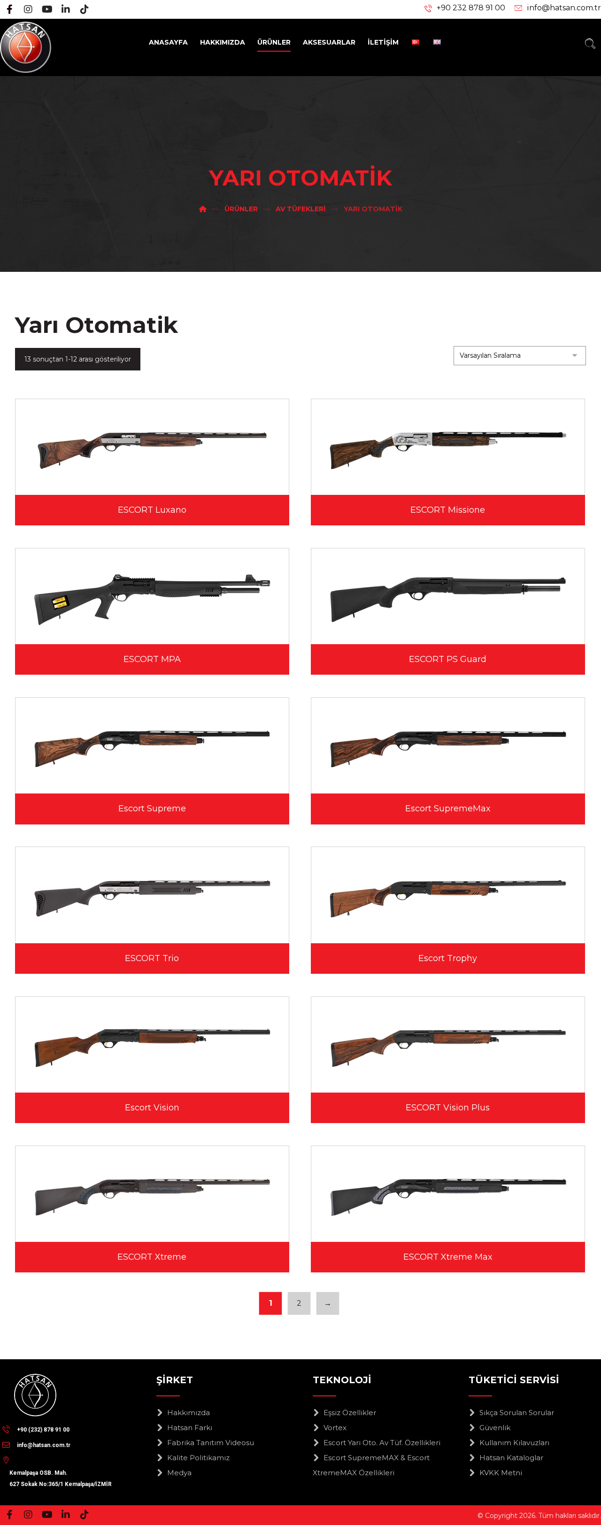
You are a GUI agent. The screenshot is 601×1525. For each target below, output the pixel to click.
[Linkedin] (65, 9)
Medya (179, 1472)
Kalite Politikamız (198, 1457)
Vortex (335, 1427)
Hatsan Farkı (189, 1427)
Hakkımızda (188, 1412)
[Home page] (203, 209)
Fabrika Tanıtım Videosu (210, 1442)
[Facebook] (9, 9)
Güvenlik (494, 1427)
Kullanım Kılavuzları (514, 1442)
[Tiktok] (84, 9)
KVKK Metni (500, 1472)
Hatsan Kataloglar (511, 1457)
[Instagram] (28, 9)
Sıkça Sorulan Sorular (516, 1412)
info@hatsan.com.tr (564, 7)
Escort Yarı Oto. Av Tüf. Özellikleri (382, 1442)
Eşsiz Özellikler (350, 1412)
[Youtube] (47, 9)
